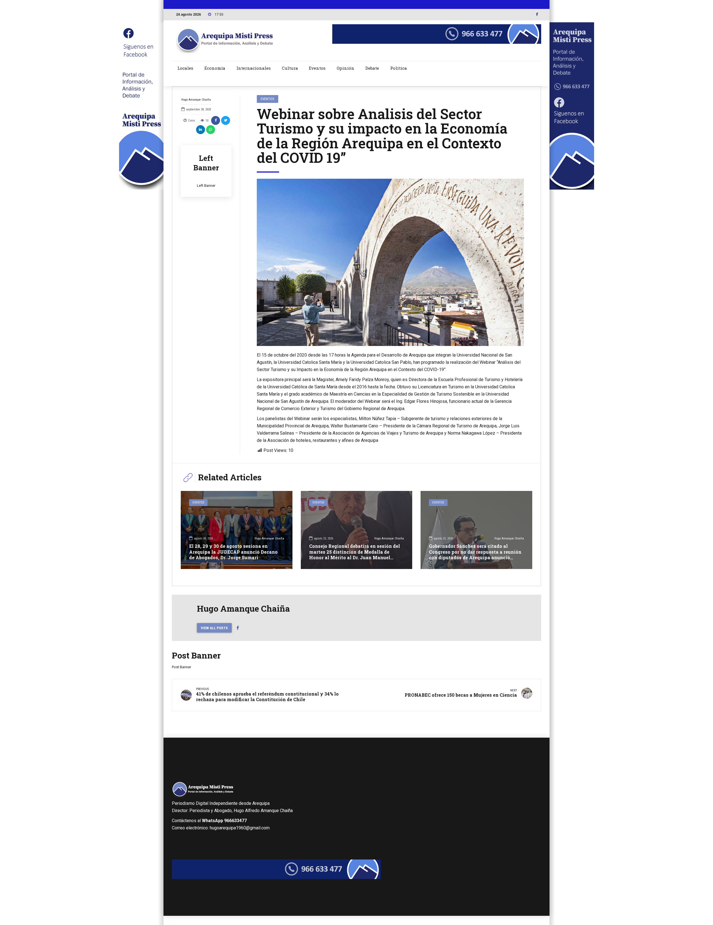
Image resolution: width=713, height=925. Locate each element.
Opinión (345, 68)
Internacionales (253, 68)
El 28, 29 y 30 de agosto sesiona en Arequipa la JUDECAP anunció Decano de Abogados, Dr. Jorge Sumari (233, 552)
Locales (185, 68)
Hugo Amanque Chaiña (196, 99)
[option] (390, 262)
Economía (214, 68)
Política (398, 68)
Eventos (317, 68)
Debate (372, 68)
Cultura (290, 68)
